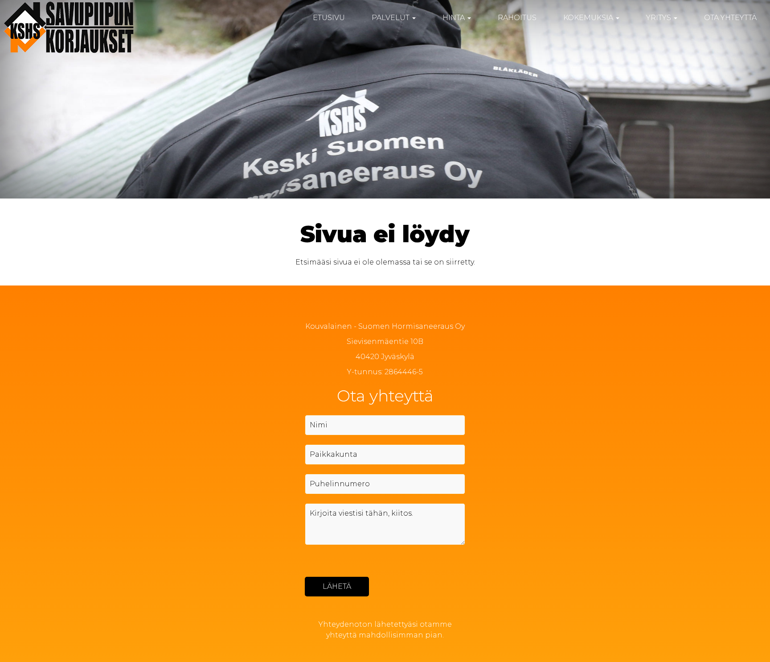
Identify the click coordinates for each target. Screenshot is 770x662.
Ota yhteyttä (730, 17)
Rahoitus (517, 17)
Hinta (454, 17)
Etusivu (329, 17)
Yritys (659, 17)
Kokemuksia (589, 17)
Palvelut (391, 17)
